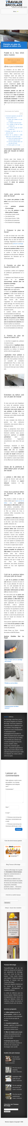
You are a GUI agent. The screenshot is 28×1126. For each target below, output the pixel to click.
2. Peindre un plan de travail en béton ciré (15, 125)
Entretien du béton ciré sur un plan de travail (14, 132)
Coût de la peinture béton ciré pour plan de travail (15, 142)
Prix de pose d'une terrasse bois (16, 1059)
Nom (7, 807)
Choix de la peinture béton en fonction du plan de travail (15, 139)
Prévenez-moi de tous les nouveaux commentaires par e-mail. (13, 819)
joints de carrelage (18, 243)
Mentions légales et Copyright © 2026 (14, 1121)
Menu (14, 11)
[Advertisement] (14, 22)
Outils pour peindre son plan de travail (15, 120)
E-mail (8, 813)
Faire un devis (15, 61)
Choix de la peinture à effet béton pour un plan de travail (14, 135)
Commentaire (10, 789)
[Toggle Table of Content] (20, 113)
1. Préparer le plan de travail (15, 122)
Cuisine (12, 55)
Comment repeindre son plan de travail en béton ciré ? (14, 116)
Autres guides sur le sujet (14, 145)
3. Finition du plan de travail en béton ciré (15, 128)
